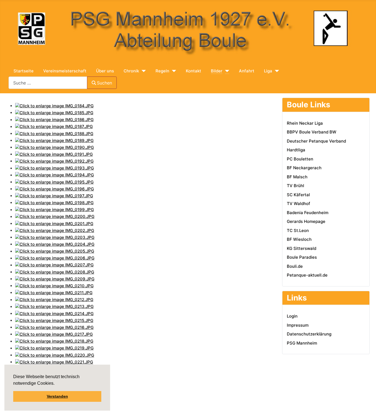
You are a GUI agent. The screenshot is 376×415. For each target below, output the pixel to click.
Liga (268, 70)
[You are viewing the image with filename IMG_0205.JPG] (54, 251)
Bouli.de (295, 266)
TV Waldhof (298, 203)
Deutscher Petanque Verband (316, 141)
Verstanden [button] (57, 396)
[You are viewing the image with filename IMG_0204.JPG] (54, 244)
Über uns (105, 70)
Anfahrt (246, 70)
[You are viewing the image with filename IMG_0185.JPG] (54, 112)
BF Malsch (297, 176)
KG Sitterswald (301, 248)
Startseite (23, 70)
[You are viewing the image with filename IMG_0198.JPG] (54, 202)
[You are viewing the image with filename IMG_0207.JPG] (54, 264)
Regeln (162, 70)
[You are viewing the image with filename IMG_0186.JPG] (54, 119)
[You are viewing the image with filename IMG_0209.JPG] (54, 278)
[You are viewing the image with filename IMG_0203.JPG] (54, 237)
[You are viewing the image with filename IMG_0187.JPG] (54, 126)
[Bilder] (225, 71)
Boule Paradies (302, 257)
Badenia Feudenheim (307, 212)
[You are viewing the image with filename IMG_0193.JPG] (54, 168)
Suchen (104, 83)
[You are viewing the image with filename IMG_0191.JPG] (54, 154)
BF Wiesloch (299, 239)
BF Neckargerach (304, 167)
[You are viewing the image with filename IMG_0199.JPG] (54, 209)
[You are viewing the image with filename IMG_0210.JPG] (54, 285)
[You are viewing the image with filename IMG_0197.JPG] (54, 195)
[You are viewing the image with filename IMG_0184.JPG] (54, 105)
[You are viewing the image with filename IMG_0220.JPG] (54, 354)
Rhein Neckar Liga (305, 123)
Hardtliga (296, 149)
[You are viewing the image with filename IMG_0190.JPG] (54, 147)
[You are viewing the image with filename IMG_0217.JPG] (54, 334)
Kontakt (193, 70)
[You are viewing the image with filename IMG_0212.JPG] (54, 299)
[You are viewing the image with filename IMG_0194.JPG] (54, 175)
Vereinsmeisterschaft (64, 70)
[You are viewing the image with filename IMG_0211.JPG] (53, 292)
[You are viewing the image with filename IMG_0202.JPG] (54, 230)
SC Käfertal (298, 194)
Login (292, 316)
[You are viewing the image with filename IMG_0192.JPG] (54, 160)
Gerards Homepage (306, 221)
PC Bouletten (300, 159)
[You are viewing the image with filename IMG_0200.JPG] (54, 216)
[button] (55, 384)
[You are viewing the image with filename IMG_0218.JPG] (54, 341)
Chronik (131, 70)
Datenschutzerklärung (309, 334)
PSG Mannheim (302, 343)
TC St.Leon (298, 230)
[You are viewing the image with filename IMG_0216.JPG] (54, 327)
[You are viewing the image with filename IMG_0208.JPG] (54, 271)
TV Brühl (295, 185)
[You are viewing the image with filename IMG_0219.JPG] (54, 348)
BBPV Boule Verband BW (311, 132)
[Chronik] (142, 71)
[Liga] (275, 71)
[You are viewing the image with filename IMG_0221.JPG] (54, 361)
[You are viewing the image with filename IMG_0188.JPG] (54, 133)
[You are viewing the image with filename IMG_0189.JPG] (54, 140)
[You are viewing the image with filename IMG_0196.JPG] (54, 188)
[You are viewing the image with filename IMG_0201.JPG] (54, 223)
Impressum (298, 325)
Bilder (216, 70)
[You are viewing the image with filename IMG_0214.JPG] (54, 313)
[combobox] (48, 83)
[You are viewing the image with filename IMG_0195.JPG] (54, 181)
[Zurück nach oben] (327, 405)
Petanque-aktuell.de (307, 275)
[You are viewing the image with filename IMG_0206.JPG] (54, 258)
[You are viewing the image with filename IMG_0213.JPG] (54, 306)
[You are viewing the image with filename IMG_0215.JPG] (54, 320)
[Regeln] (172, 71)
